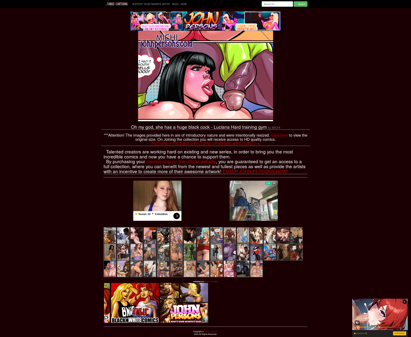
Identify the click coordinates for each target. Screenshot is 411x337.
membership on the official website (181, 161)
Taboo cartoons (211, 331)
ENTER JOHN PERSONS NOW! (255, 171)
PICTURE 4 (225, 143)
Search (301, 4)
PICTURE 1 (161, 143)
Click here (279, 135)
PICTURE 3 (204, 143)
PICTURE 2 (183, 143)
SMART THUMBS (211, 281)
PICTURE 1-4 (248, 143)
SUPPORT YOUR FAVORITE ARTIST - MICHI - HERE (159, 4)
